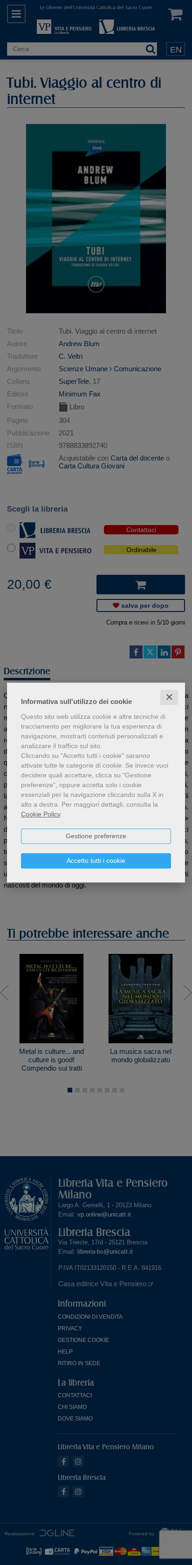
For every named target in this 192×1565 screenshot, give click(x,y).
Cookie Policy (40, 814)
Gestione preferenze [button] (96, 836)
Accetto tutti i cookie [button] (96, 860)
